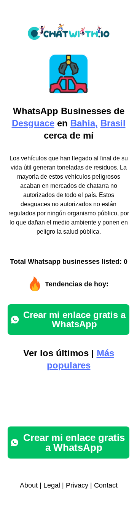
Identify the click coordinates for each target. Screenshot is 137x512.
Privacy (77, 485)
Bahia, (84, 123)
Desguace (33, 123)
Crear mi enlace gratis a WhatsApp (74, 319)
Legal (51, 485)
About (29, 485)
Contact (106, 485)
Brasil (113, 123)
